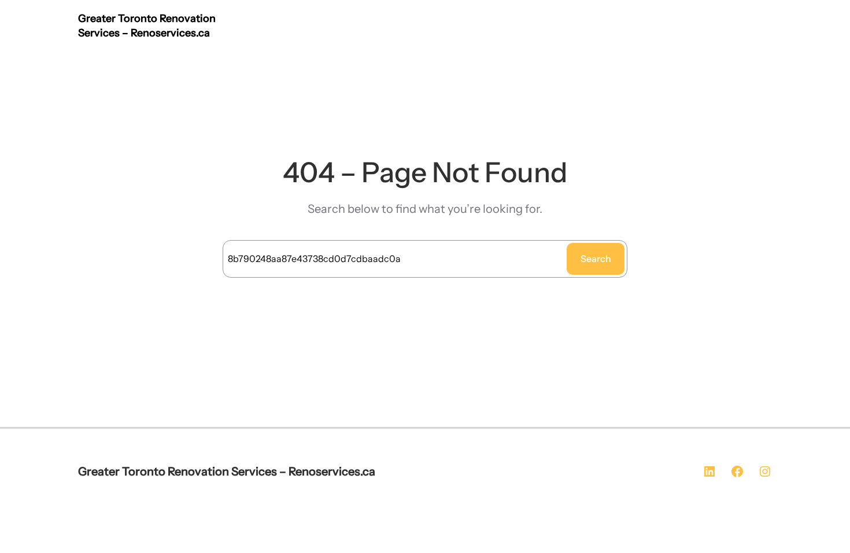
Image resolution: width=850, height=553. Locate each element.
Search (596, 258)
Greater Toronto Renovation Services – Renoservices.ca (226, 471)
